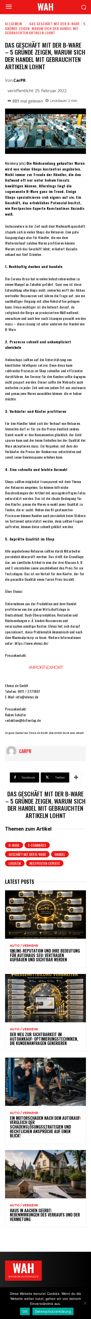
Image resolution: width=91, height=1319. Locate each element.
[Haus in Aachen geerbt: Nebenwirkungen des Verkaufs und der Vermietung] (45, 1174)
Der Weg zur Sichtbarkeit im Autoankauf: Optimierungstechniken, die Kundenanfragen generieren (44, 1038)
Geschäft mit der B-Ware (27, 854)
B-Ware (14, 845)
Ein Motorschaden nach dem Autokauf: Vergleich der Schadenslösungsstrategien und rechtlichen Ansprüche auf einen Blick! (45, 1127)
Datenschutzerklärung (53, 1311)
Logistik (15, 863)
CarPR (19, 80)
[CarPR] (12, 751)
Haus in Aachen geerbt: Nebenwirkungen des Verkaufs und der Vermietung (45, 1214)
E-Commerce (37, 845)
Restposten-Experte (45, 863)
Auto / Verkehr (24, 945)
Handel (60, 854)
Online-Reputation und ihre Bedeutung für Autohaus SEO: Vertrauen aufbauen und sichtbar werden (45, 955)
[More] (76, 777)
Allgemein (13, 23)
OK (24, 1311)
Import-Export (45, 667)
